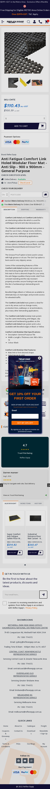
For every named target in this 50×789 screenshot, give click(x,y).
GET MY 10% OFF (25, 423)
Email (14, 410)
